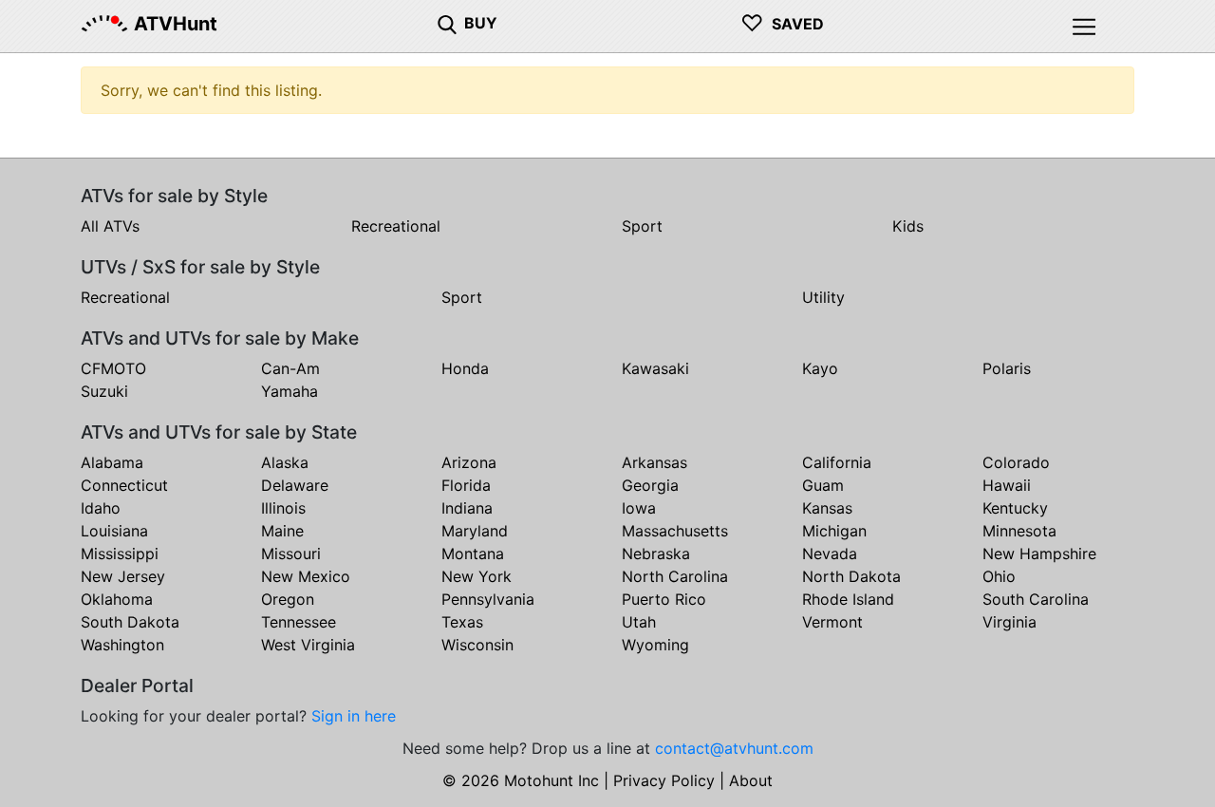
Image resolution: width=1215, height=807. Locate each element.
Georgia (650, 485)
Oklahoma (117, 599)
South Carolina (1035, 599)
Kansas (827, 507)
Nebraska (656, 553)
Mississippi (120, 553)
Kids (908, 225)
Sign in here (353, 715)
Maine (282, 530)
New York (476, 576)
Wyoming (655, 644)
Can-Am (290, 368)
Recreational (395, 225)
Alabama (112, 462)
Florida (466, 485)
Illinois (283, 507)
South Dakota (130, 621)
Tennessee (298, 621)
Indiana (467, 507)
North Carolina (675, 576)
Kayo (820, 368)
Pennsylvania (487, 599)
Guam (823, 485)
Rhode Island (848, 599)
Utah (639, 621)
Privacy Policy (664, 780)
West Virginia (308, 644)
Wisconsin (477, 644)
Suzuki (104, 391)
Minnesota (1019, 530)
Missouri (291, 553)
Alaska (284, 462)
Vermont (832, 621)
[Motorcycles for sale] (447, 22)
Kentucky (1015, 507)
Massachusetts (675, 530)
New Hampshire (1039, 553)
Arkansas (654, 462)
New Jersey (123, 576)
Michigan (834, 530)
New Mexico (305, 576)
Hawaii (1006, 485)
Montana (472, 553)
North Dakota (851, 576)
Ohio (999, 576)
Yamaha (289, 391)
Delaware (294, 485)
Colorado (1016, 462)
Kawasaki (655, 368)
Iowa (639, 507)
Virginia (1009, 621)
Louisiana (114, 530)
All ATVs (110, 225)
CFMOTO (113, 368)
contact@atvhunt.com (734, 748)
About (751, 780)
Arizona (468, 462)
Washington (122, 644)
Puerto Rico (664, 599)
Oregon (287, 599)
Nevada (829, 553)
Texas (462, 621)
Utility (823, 297)
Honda (465, 368)
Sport (642, 225)
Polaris (1006, 368)
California (836, 462)
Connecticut (124, 485)
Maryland (474, 530)
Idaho (101, 507)
